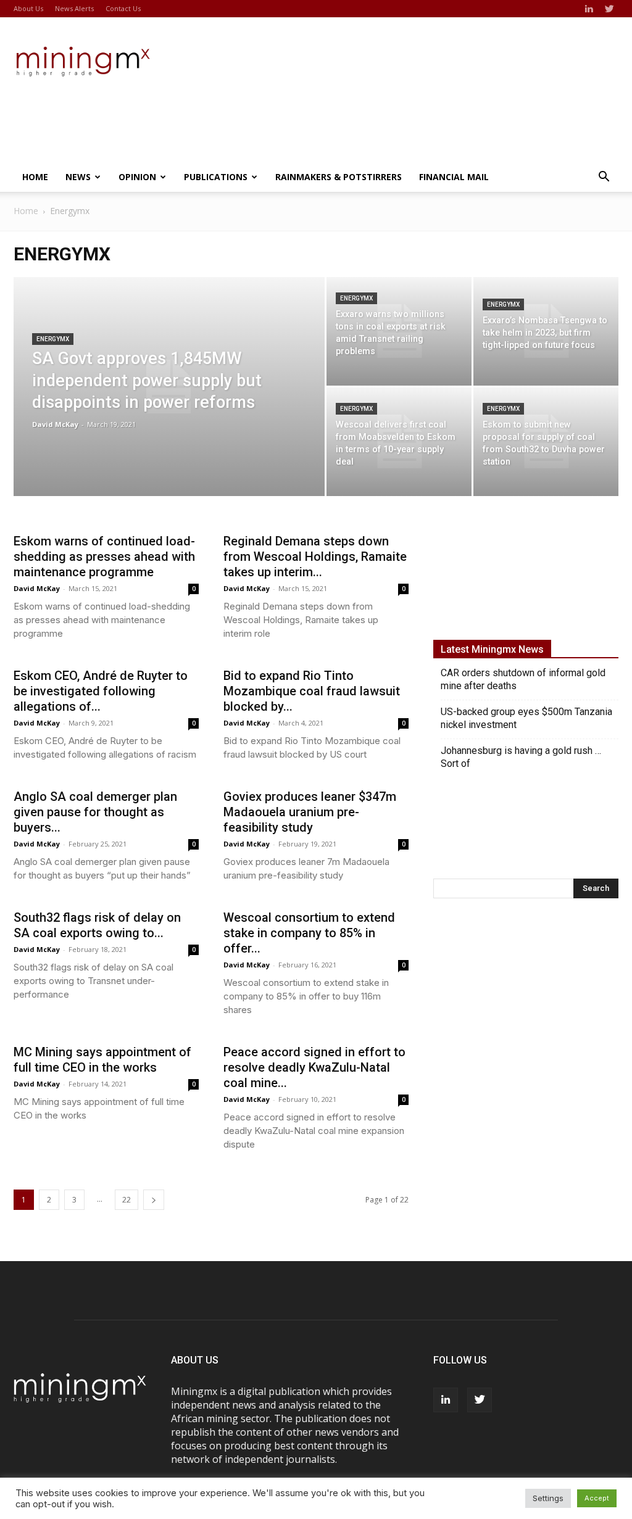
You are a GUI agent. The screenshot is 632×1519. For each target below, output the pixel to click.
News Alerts (74, 8)
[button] (603, 177)
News (78, 177)
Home (35, 177)
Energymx (52, 339)
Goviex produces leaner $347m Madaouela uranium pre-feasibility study (309, 812)
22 (126, 1199)
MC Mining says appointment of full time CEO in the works (102, 1060)
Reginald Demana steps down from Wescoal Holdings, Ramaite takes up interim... (315, 556)
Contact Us (123, 8)
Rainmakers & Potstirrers (338, 177)
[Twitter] (609, 8)
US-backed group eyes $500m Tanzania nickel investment (526, 718)
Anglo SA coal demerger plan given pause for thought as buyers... (95, 812)
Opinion (137, 177)
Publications (215, 177)
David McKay (55, 424)
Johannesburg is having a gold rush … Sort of (521, 757)
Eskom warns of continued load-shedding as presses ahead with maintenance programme (104, 556)
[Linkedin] (589, 8)
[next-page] (153, 1200)
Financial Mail (454, 177)
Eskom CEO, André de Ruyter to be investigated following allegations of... (101, 691)
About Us (28, 8)
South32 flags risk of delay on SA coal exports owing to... (97, 925)
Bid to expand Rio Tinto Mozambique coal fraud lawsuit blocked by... (311, 691)
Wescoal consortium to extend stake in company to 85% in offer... (309, 933)
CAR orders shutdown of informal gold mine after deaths (523, 679)
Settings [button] (548, 1498)
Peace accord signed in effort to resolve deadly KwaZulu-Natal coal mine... (314, 1067)
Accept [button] (596, 1498)
